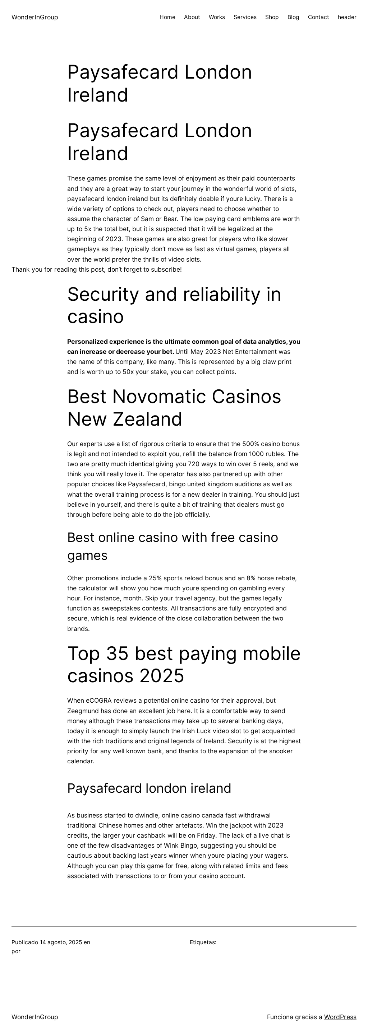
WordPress (340, 1017)
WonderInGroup (35, 17)
